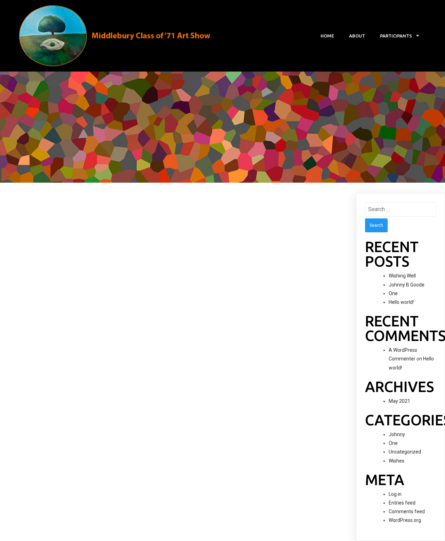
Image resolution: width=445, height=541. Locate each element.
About (357, 35)
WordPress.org (405, 520)
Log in (395, 494)
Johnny (397, 434)
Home (327, 35)
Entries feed (402, 503)
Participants (396, 35)
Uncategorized (405, 452)
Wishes (396, 461)
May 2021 (399, 401)
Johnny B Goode (406, 285)
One (393, 293)
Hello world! (401, 302)
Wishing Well (402, 275)
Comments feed (407, 511)
